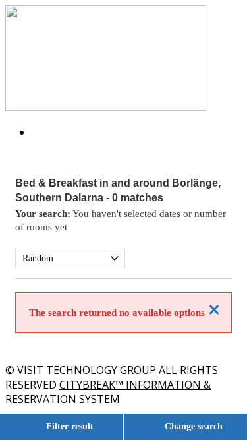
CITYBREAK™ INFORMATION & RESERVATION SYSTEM (108, 391)
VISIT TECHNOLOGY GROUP (86, 370)
